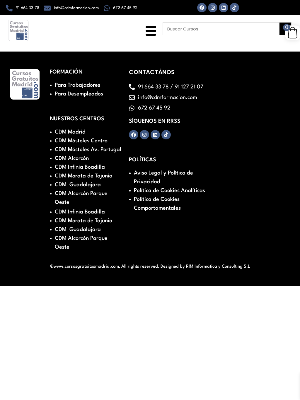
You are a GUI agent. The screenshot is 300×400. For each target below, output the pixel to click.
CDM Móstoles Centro (81, 140)
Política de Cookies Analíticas (169, 190)
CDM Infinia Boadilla (80, 167)
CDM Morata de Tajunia (83, 176)
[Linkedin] (223, 7)
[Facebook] (202, 7)
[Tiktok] (234, 7)
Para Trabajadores (77, 85)
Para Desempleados (79, 94)
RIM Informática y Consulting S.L (218, 266)
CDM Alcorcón (72, 158)
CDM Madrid (70, 132)
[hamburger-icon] (149, 31)
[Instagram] (212, 7)
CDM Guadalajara (78, 184)
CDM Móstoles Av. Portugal (88, 149)
